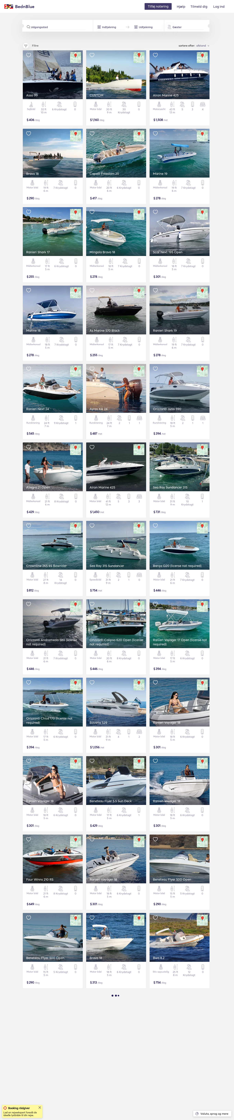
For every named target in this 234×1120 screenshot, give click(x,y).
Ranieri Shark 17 (38, 252)
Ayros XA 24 (99, 409)
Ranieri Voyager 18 (166, 723)
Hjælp (181, 6)
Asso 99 (32, 95)
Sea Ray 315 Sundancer (107, 566)
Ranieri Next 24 (37, 409)
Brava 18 (32, 174)
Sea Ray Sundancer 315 (170, 487)
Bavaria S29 (98, 723)
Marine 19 (160, 174)
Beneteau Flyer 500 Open (172, 879)
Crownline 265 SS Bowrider (46, 566)
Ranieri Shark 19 (165, 330)
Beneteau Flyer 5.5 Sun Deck (111, 801)
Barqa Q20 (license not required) (177, 566)
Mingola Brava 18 (102, 252)
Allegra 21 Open (38, 487)
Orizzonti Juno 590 (167, 409)
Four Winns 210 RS (39, 879)
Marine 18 (33, 330)
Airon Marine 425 (165, 95)
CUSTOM (96, 95)
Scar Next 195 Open (167, 252)
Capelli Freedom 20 (104, 174)
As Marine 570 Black (105, 330)
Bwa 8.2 (158, 958)
